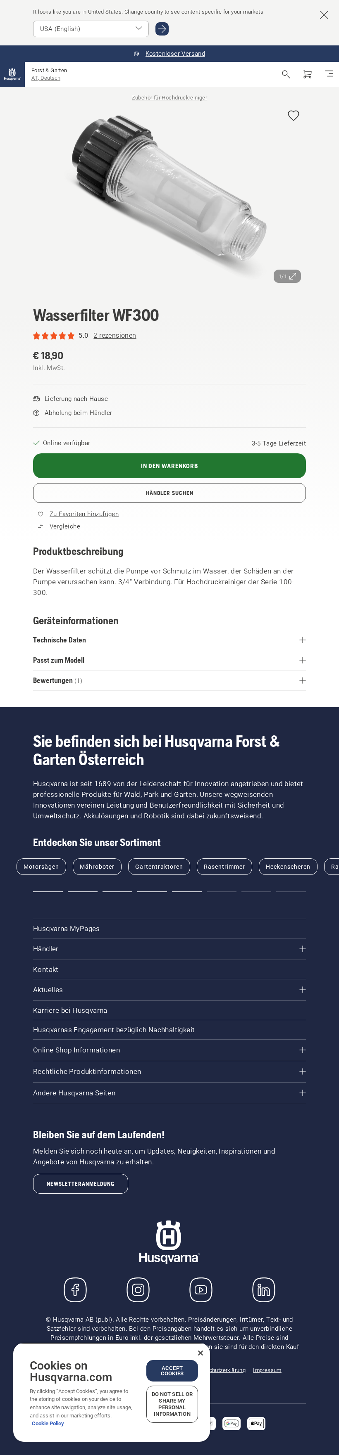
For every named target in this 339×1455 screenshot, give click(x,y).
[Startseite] (12, 74)
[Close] (200, 1353)
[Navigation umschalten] (329, 74)
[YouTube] (201, 1289)
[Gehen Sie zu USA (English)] (162, 29)
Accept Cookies (172, 1371)
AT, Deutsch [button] (45, 78)
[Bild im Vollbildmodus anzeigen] (169, 195)
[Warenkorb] (308, 74)
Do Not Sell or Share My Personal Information (172, 1404)
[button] (293, 116)
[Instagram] (138, 1289)
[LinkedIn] (263, 1289)
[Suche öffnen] (286, 74)
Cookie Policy (48, 1423)
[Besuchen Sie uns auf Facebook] (75, 1289)
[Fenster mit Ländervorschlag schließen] (324, 14)
